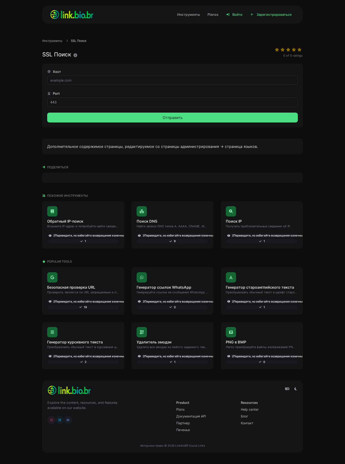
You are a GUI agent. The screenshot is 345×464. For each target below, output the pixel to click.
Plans (180, 409)
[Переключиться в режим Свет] (295, 389)
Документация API (191, 416)
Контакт (247, 423)
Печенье (183, 430)
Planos (212, 14)
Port (56, 93)
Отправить (173, 117)
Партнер (183, 423)
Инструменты (188, 14)
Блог (244, 416)
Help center (250, 409)
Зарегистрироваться (273, 14)
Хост (56, 72)
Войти (236, 14)
